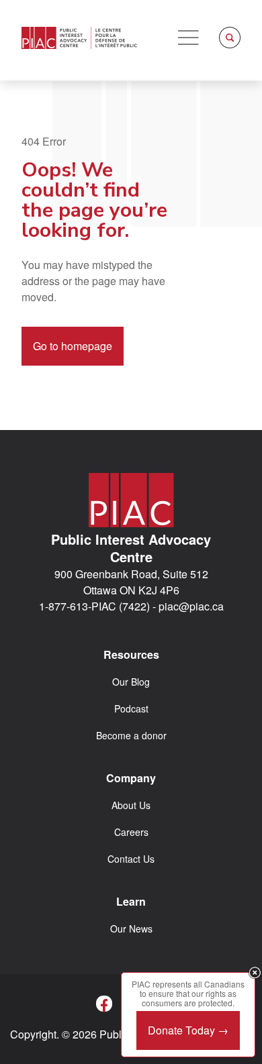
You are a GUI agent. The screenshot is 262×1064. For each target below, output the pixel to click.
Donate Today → (188, 1030)
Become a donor (131, 735)
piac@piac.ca (191, 606)
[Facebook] (104, 1004)
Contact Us (131, 858)
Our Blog (131, 681)
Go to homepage (72, 346)
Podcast (131, 708)
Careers (131, 832)
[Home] (79, 38)
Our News (131, 928)
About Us (131, 805)
